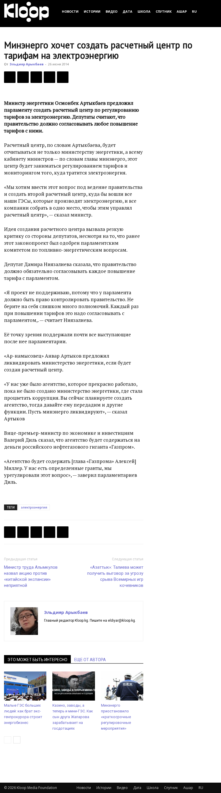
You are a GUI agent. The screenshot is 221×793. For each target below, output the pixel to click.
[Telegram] (49, 77)
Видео (111, 11)
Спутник (164, 11)
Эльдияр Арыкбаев (26, 64)
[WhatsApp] (62, 77)
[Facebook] (10, 77)
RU (194, 11)
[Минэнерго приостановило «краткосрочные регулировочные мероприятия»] (122, 686)
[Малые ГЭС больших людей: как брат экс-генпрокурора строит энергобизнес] (25, 686)
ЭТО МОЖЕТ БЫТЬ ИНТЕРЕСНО (37, 659)
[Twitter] (23, 77)
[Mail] (59, 630)
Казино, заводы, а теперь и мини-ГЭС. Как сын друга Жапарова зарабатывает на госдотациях (72, 717)
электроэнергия (34, 507)
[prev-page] (7, 739)
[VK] (36, 77)
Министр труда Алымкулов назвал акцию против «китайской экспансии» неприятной (31, 576)
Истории (92, 11)
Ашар (182, 11)
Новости (70, 11)
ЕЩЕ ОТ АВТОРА (90, 659)
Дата (127, 11)
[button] (210, 11)
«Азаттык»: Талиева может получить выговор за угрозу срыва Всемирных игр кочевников (115, 576)
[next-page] (16, 739)
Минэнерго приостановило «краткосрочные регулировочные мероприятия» (116, 717)
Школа (144, 11)
